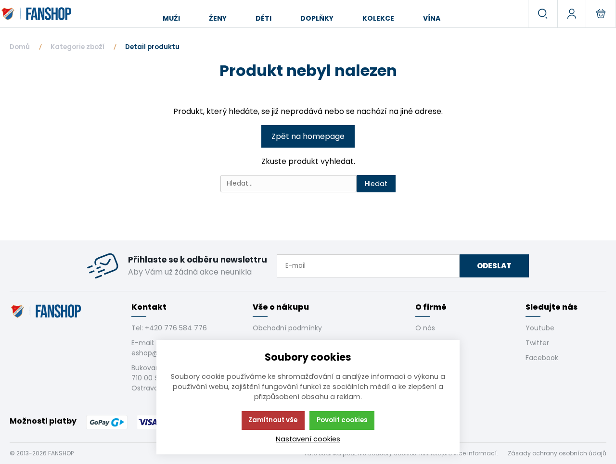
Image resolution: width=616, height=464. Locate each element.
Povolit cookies (342, 420)
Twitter (537, 343)
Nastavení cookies (308, 439)
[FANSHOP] (37, 14)
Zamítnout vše (272, 420)
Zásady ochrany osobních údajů (557, 453)
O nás (425, 328)
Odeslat (494, 266)
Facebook (542, 358)
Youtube (540, 328)
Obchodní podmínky (287, 328)
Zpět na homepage (308, 136)
